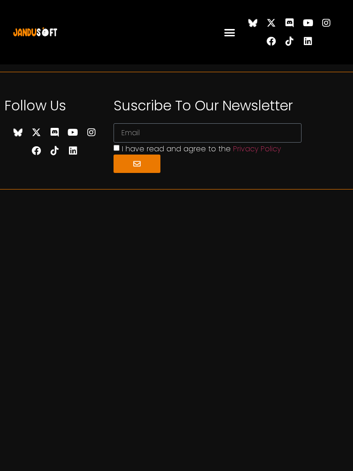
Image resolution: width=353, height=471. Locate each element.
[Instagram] (326, 23)
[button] (230, 32)
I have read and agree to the (201, 149)
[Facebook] (271, 41)
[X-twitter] (271, 23)
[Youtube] (308, 23)
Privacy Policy (257, 149)
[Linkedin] (308, 41)
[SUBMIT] (137, 164)
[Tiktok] (289, 41)
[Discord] (289, 23)
